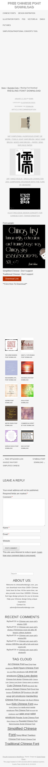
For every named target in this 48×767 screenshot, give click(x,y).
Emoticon (9, 692)
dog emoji (30, 686)
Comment (8, 497)
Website (6, 541)
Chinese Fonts (9, 13)
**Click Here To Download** (15, 284)
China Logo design (27, 675)
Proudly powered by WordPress (13, 757)
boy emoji (10, 672)
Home (3, 88)
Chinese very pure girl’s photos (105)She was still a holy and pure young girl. (22, 644)
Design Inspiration (26, 13)
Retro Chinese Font (12, 721)
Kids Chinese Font (22, 703)
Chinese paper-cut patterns (30, 682)
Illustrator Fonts (11, 19)
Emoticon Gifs (29, 692)
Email (6, 534)
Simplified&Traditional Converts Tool (20, 31)
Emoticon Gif (17, 692)
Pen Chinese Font (22, 710)
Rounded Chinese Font (28, 721)
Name (6, 528)
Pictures (7, 25)
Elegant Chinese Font (21, 689)
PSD (23, 19)
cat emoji (29, 671)
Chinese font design (14, 679)
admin (31, 98)
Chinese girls (27, 679)
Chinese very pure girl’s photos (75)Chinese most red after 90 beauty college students (22, 630)
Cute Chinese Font (17, 685)
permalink (29, 106)
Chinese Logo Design (15, 682)
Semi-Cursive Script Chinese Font (22, 724)
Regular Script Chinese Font (27, 718)
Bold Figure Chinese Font (26, 668)
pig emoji (32, 710)
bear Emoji (29, 664)
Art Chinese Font (16, 664)
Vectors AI (32, 19)
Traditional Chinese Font (22, 743)
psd (17, 714)
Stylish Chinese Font (28, 739)
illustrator (22, 700)
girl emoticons (18, 696)
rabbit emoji (24, 714)
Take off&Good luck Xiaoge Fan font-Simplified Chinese (13, 462)
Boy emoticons (19, 672)
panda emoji (25, 707)
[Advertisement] (24, 60)
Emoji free (35, 689)
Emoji (42, 19)
